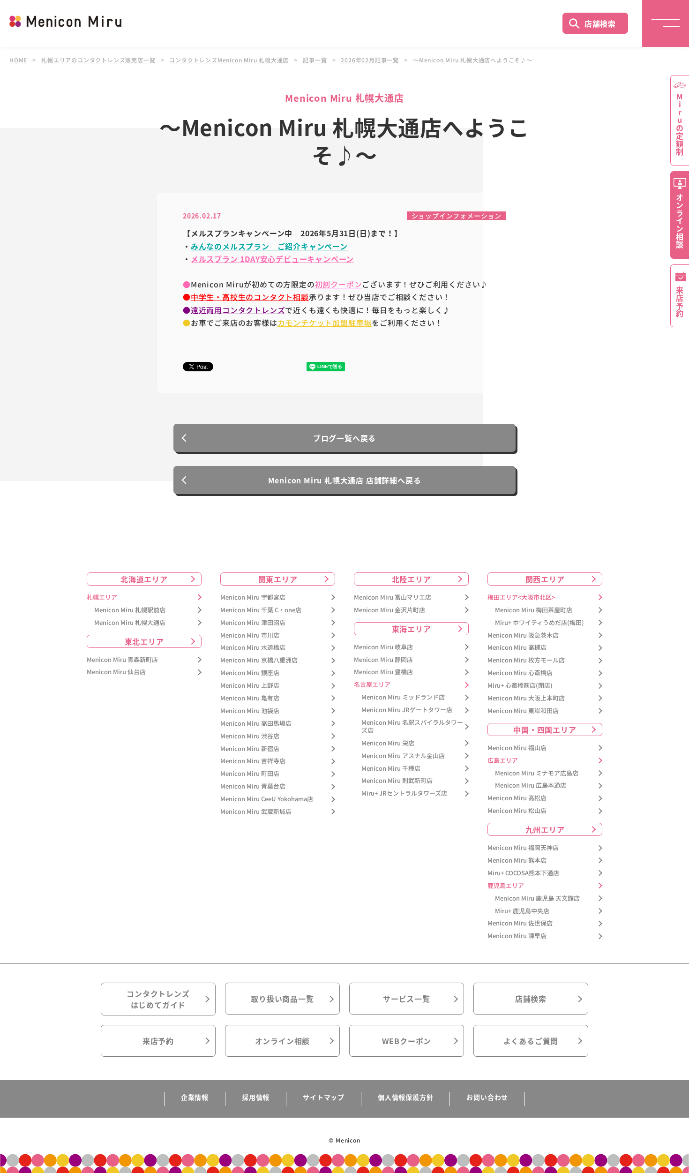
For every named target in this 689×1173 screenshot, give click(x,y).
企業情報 (195, 1097)
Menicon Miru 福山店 (517, 748)
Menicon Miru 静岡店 (383, 660)
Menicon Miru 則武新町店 (397, 781)
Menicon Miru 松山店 (517, 811)
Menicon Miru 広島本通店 (530, 786)
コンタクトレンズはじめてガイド (158, 999)
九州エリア (545, 829)
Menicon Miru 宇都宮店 (252, 598)
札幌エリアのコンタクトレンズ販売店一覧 (98, 60)
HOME (18, 60)
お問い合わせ (487, 1097)
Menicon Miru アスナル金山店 (403, 756)
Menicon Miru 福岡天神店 (523, 848)
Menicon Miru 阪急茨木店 (523, 635)
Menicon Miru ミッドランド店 (403, 697)
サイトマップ (323, 1097)
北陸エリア (411, 579)
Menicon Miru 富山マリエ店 (392, 598)
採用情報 (256, 1097)
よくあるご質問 (531, 1040)
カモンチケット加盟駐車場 (324, 322)
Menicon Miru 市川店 (249, 635)
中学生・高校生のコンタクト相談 (250, 296)
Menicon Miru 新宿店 (249, 749)
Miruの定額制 (679, 124)
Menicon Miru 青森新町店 (122, 660)
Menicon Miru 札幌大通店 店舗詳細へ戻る (344, 480)
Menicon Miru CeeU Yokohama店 (266, 799)
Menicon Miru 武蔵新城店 (256, 812)
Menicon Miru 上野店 (249, 686)
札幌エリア (102, 598)
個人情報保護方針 (405, 1097)
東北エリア (144, 641)
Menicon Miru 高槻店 (517, 648)
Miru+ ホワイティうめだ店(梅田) (539, 623)
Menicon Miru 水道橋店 (252, 648)
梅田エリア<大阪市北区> (521, 598)
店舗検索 (600, 23)
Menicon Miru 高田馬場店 (256, 724)
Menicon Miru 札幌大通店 (129, 623)
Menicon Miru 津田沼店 (252, 623)
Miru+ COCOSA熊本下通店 (523, 873)
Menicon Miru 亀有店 (249, 698)
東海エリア (411, 628)
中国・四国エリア (544, 729)
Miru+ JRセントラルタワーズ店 (404, 793)
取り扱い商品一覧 (282, 998)
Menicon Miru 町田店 (249, 774)
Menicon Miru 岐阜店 (383, 647)
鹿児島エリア (505, 886)
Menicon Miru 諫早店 (517, 936)
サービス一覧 (406, 998)
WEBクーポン (407, 1040)
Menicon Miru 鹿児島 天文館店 (537, 898)
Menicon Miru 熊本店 (517, 861)
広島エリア (502, 761)
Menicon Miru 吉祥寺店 (252, 761)
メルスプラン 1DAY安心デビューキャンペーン (272, 258)
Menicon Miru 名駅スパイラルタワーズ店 (412, 727)
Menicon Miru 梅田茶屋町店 (533, 610)
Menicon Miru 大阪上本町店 (526, 698)
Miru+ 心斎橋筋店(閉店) (520, 686)
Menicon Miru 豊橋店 (383, 672)
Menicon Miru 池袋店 (249, 711)
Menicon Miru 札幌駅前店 (129, 610)
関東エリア (278, 579)
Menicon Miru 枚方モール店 (526, 660)
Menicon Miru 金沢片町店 (389, 610)
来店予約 (158, 1040)
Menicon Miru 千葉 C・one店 (260, 610)
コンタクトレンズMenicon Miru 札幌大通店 (229, 60)
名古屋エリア (372, 685)
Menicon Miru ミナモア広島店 (536, 773)
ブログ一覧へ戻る (344, 438)
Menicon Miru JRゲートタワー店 (406, 710)
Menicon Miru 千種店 (390, 769)
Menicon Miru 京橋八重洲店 (259, 660)
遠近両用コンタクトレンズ (238, 310)
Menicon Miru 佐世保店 (520, 923)
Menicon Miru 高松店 (517, 798)
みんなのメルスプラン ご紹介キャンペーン (269, 246)
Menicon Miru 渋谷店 (249, 736)
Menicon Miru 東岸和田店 (523, 711)
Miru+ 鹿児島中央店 (522, 911)
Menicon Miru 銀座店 (249, 673)
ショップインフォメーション (457, 215)
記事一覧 (315, 60)
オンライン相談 (282, 1040)
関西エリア (545, 579)
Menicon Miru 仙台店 (116, 672)
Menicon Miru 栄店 (387, 743)
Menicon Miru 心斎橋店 (520, 673)
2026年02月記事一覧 (370, 60)
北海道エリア (144, 579)
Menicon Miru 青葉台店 (252, 786)
